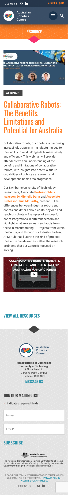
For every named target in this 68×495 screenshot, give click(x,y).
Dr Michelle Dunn (28, 196)
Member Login (56, 3)
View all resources (21, 315)
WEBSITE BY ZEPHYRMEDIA (34, 481)
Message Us (34, 381)
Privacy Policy (51, 478)
